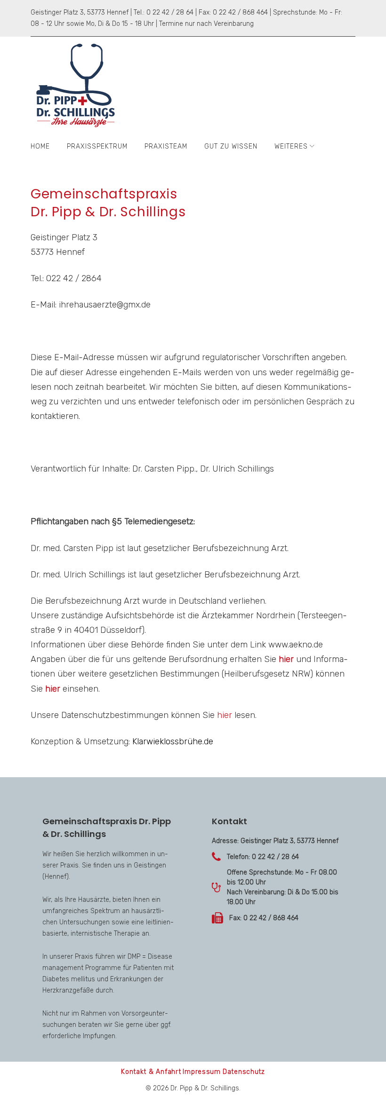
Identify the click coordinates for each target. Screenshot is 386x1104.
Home (40, 146)
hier (286, 659)
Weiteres (291, 146)
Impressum (201, 1072)
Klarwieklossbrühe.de (172, 741)
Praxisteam (166, 146)
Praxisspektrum (97, 146)
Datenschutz (244, 1072)
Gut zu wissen (230, 146)
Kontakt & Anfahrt (151, 1072)
